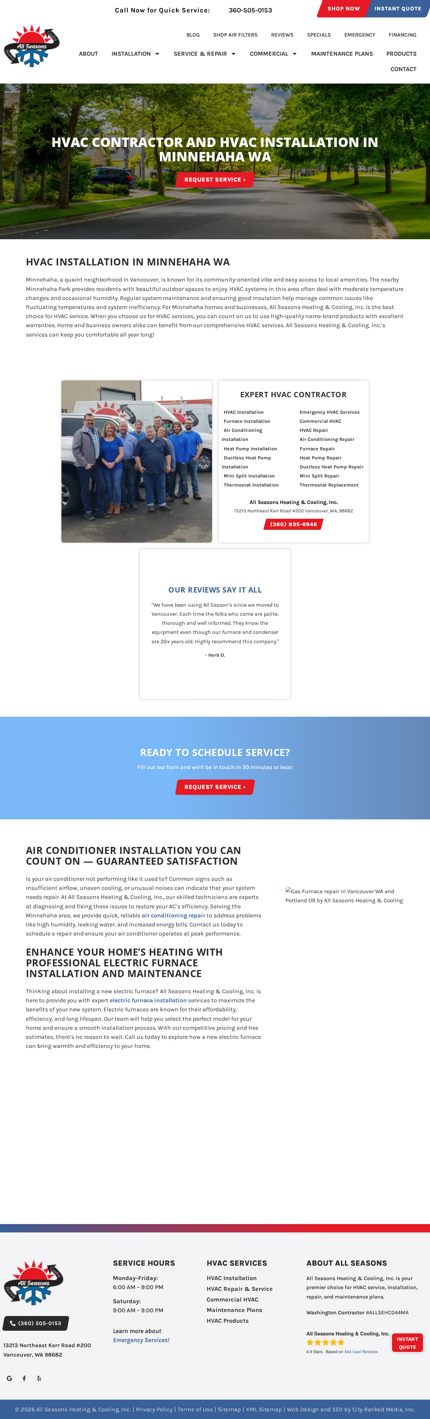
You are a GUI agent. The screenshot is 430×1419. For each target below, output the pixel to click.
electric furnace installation (148, 1000)
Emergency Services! (141, 1340)
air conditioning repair (173, 915)
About (88, 53)
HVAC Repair (314, 430)
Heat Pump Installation (250, 449)
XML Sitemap (264, 1409)
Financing (403, 35)
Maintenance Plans (342, 53)
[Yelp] (39, 1378)
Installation (131, 53)
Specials (319, 35)
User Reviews (361, 1351)
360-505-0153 (249, 10)
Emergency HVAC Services (330, 412)
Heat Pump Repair (321, 458)
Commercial (269, 53)
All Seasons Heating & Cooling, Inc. (294, 502)
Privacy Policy (154, 1409)
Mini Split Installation (249, 476)
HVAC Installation (244, 412)
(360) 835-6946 (293, 524)
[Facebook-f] (24, 1378)
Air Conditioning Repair (327, 439)
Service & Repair (200, 53)
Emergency (359, 35)
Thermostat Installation (251, 485)
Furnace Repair (317, 449)
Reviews (282, 35)
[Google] (9, 1378)
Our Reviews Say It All (215, 590)
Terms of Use (195, 1409)
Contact (404, 69)
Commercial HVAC (320, 421)
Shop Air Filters (235, 35)
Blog (193, 35)
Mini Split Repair (319, 476)
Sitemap (229, 1409)
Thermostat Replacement (329, 485)
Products (401, 53)
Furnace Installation (247, 421)
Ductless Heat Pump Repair (331, 467)
